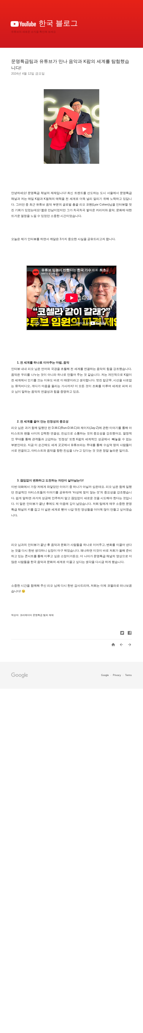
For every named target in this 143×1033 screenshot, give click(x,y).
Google (105, 675)
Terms (128, 675)
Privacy (117, 675)
